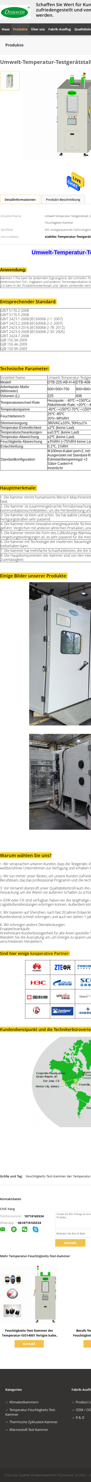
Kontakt (70, 1243)
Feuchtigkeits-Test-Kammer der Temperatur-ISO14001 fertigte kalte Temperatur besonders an (29, 1335)
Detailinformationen (20, 199)
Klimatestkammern (23, 1402)
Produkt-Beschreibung (63, 199)
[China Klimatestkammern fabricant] (15, 11)
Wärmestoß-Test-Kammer (28, 1429)
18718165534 (34, 1216)
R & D (80, 1417)
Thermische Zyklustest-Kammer (33, 1422)
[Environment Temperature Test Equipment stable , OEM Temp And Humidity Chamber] (9, 80)
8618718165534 (29, 1223)
